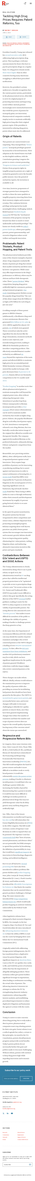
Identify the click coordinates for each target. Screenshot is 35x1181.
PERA (30, 823)
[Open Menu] (31, 3)
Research (5, 1132)
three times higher (10, 72)
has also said (7, 820)
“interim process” (9, 613)
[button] (23, 37)
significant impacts (22, 852)
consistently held (9, 837)
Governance (10, 44)
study (5, 491)
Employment (21, 1134)
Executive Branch (12, 43)
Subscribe (26, 1078)
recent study (7, 477)
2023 (4, 381)
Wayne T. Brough (11, 30)
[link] (3, 1113)
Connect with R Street (23, 1139)
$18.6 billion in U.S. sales (19, 322)
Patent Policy (19, 44)
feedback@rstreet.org (9, 1108)
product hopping (23, 872)
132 (10, 328)
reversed (22, 599)
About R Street (21, 1132)
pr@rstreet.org (17, 1102)
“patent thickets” (18, 281)
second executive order (13, 55)
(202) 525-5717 (7, 1106)
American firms (25, 960)
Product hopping (9, 386)
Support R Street (22, 1137)
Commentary (6, 1134)
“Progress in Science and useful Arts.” (16, 165)
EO (23, 575)
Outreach (5, 1137)
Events (4, 1139)
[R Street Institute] (5, 3)
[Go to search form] (25, 3)
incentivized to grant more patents (15, 698)
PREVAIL (23, 761)
